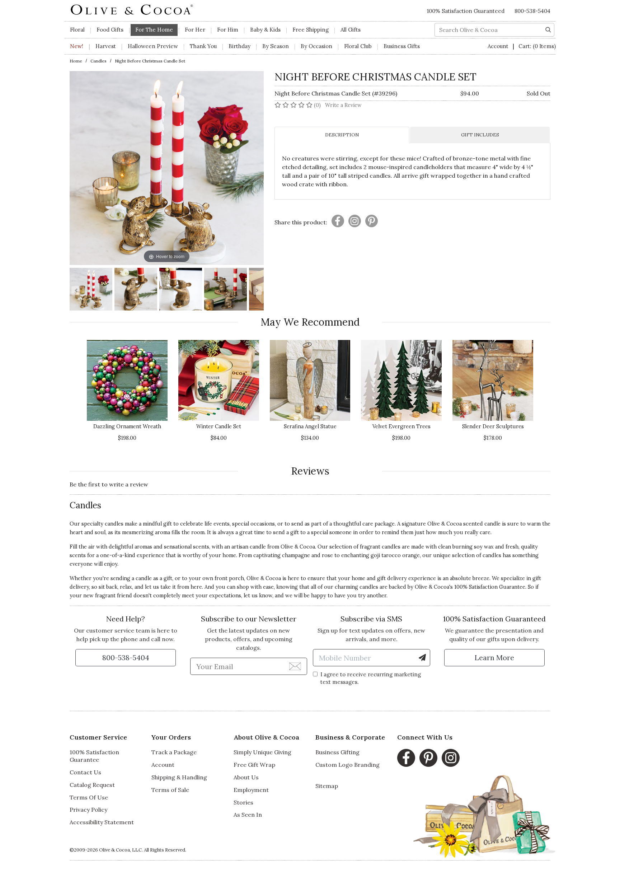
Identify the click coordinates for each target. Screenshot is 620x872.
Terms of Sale (170, 789)
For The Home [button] (154, 29)
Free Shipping (310, 29)
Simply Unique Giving (262, 752)
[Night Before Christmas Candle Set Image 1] (91, 290)
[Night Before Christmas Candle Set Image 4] (225, 290)
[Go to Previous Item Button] (75, 290)
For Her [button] (195, 29)
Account (499, 46)
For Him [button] (227, 29)
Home (76, 61)
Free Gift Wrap (254, 764)
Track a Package (174, 752)
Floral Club (358, 46)
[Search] (548, 29)
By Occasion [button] (316, 46)
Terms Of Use (89, 797)
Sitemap (326, 785)
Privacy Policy (88, 809)
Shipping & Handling (179, 777)
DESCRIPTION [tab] (342, 135)
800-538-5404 (532, 11)
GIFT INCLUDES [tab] (480, 135)
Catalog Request (92, 784)
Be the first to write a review (109, 484)
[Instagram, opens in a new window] (451, 758)
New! (76, 46)
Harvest (105, 46)
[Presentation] (338, 221)
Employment (251, 789)
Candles (98, 61)
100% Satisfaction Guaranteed (465, 11)
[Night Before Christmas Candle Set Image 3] (180, 290)
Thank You (203, 46)
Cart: (537, 46)
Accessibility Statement (102, 822)
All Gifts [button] (350, 29)
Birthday (239, 46)
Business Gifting (337, 752)
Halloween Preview (153, 46)
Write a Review (343, 105)
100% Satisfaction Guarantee (94, 756)
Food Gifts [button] (110, 29)
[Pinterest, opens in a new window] (428, 758)
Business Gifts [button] (402, 46)
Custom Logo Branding (347, 764)
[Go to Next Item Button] (257, 290)
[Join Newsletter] (295, 666)
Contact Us (85, 772)
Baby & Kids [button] (265, 29)
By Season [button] (275, 46)
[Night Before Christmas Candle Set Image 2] (135, 290)
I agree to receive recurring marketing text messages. (370, 678)
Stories (243, 802)
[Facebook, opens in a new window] (406, 758)
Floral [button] (77, 29)
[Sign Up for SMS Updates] (422, 657)
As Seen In (248, 814)
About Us (246, 777)
